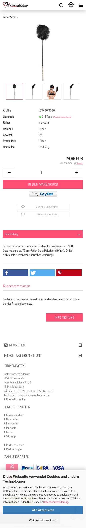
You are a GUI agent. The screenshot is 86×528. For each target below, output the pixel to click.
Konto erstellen (14, 415)
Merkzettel (12, 423)
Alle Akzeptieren (43, 510)
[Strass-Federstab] (43, 52)
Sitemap (11, 436)
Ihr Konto (11, 428)
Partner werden (15, 445)
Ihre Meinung (64, 317)
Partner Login (14, 449)
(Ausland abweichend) (62, 116)
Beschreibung (11, 234)
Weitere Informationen (43, 520)
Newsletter (12, 419)
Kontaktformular (15, 399)
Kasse (9, 432)
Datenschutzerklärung (55, 502)
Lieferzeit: (8, 116)
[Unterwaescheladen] (14, 5)
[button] (15, 272)
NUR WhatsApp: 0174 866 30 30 (36, 391)
